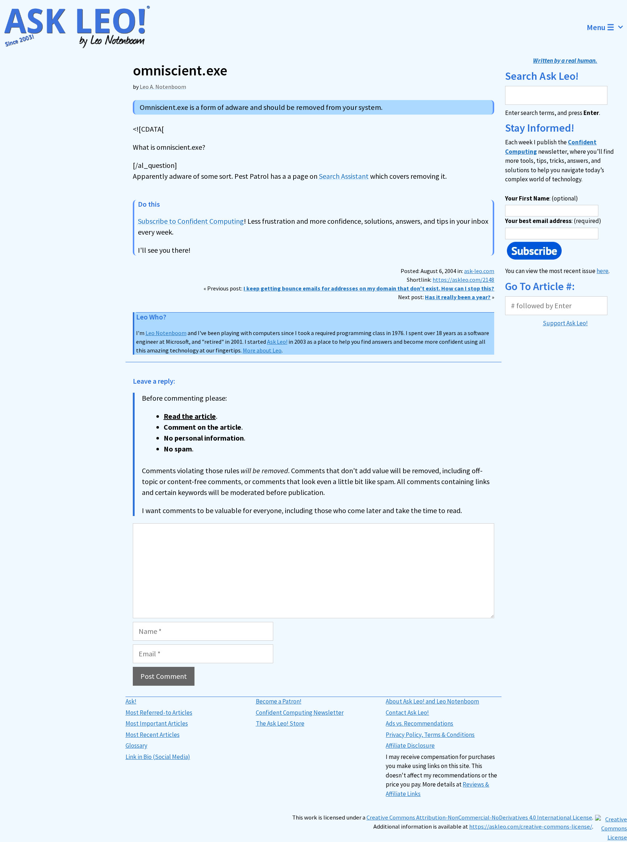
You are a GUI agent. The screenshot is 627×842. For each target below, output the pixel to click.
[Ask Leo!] (81, 27)
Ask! (131, 701)
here (602, 271)
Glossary (136, 746)
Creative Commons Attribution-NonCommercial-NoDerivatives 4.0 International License (479, 817)
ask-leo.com (479, 271)
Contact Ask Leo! (407, 713)
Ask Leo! (277, 341)
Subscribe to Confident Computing (191, 221)
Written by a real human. (565, 61)
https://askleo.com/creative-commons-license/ (530, 826)
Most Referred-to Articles (159, 713)
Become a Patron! (279, 701)
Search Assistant (344, 176)
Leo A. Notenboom (163, 86)
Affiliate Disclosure (410, 746)
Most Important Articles (157, 723)
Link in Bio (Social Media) (158, 757)
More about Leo (262, 350)
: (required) (553, 221)
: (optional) (541, 198)
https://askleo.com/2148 (463, 279)
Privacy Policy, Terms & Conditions (430, 735)
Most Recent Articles (153, 735)
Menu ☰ (600, 27)
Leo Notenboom (166, 333)
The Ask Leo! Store (280, 723)
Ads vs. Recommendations (419, 723)
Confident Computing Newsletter (300, 713)
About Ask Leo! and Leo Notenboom (432, 701)
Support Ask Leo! (565, 323)
